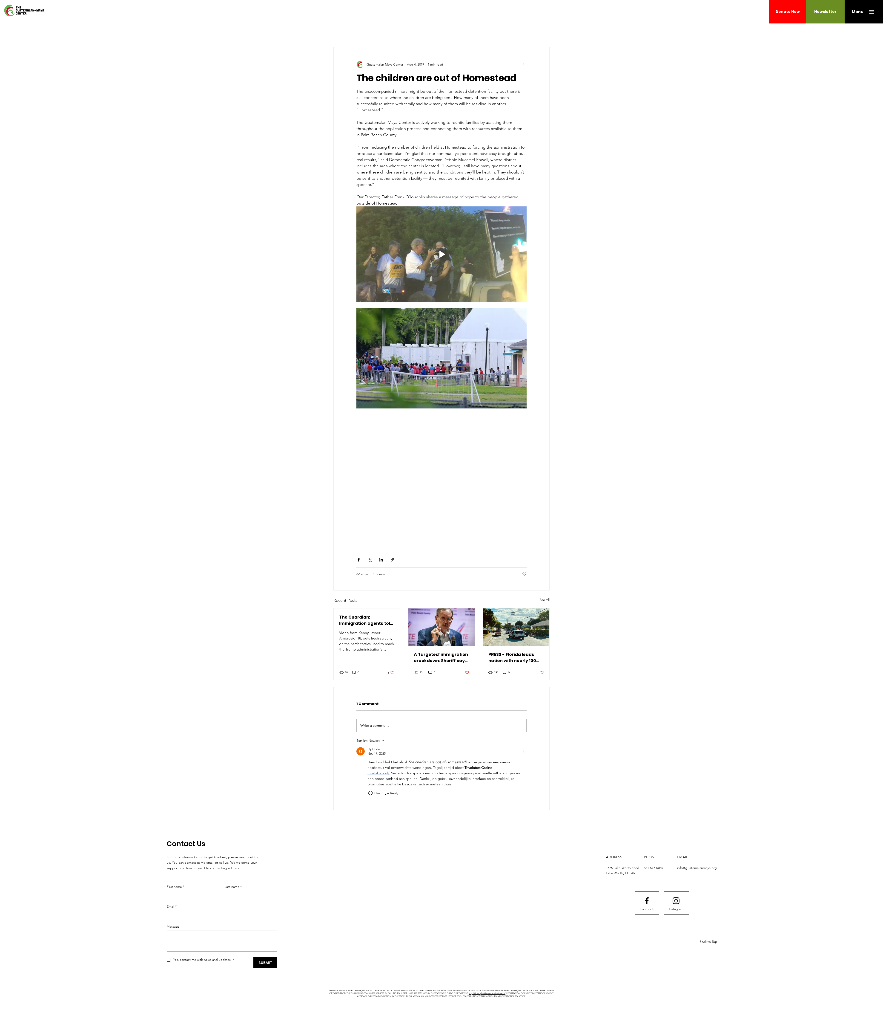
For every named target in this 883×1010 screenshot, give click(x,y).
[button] (857, 11)
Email (172, 906)
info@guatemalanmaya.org (697, 868)
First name (175, 887)
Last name (233, 887)
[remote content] (441, 478)
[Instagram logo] (676, 900)
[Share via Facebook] (358, 560)
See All (544, 600)
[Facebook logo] (646, 900)
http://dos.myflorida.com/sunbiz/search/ (487, 993)
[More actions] (524, 64)
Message (173, 926)
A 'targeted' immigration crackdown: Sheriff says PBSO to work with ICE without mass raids (441, 657)
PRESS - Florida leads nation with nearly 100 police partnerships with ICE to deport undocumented (515, 657)
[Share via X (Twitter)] (370, 560)
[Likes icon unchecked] (370, 793)
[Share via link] (392, 560)
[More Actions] (524, 751)
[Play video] (441, 254)
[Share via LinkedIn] (381, 560)
